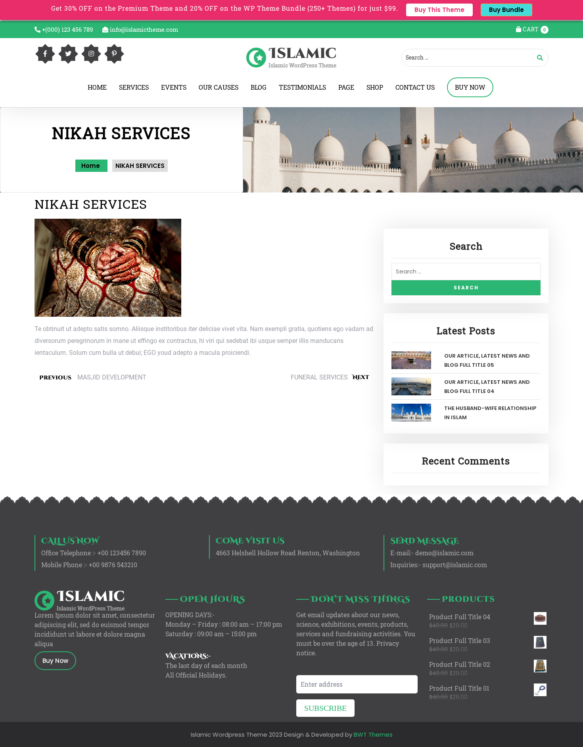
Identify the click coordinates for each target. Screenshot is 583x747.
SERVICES (134, 87)
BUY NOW (470, 87)
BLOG (259, 87)
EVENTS (173, 87)
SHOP (374, 87)
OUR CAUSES (218, 87)
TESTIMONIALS (302, 87)
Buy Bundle (506, 10)
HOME (97, 87)
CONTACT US (415, 87)
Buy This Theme (439, 10)
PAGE (346, 87)
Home (91, 166)
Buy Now (55, 661)
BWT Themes (372, 734)
